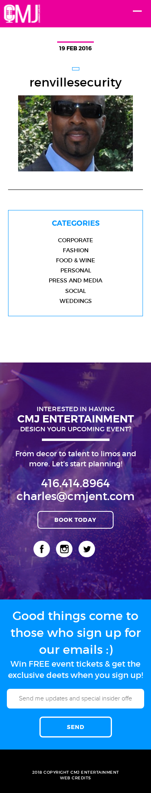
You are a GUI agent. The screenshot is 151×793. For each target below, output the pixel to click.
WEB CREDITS (75, 778)
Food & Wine (75, 260)
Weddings (76, 301)
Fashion (76, 250)
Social (75, 291)
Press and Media (75, 280)
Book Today (75, 519)
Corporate (75, 240)
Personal (75, 270)
